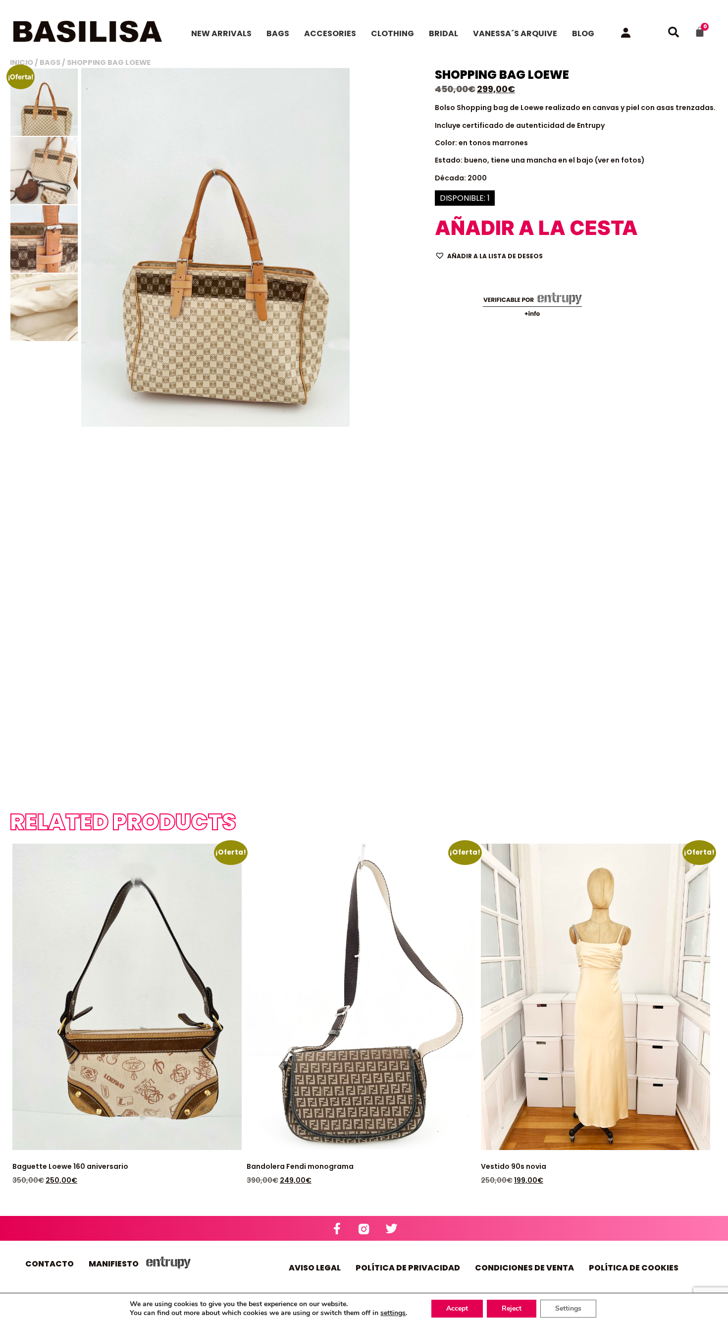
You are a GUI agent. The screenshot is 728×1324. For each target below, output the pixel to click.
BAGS (277, 33)
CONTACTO (49, 1263)
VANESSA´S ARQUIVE (515, 33)
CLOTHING (392, 33)
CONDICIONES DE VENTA (524, 1267)
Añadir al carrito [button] (55, 948)
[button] (489, 255)
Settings (568, 1308)
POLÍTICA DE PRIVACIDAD (408, 1267)
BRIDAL (443, 33)
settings (393, 1313)
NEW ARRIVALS (221, 33)
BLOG (583, 33)
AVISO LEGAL (315, 1267)
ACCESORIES (330, 33)
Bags (50, 62)
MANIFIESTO (114, 1263)
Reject (511, 1308)
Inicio (21, 62)
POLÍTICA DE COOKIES (633, 1267)
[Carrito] (699, 31)
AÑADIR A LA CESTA (488, 228)
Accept (457, 1308)
